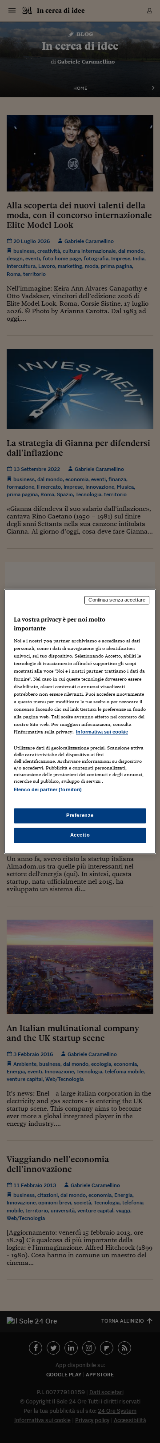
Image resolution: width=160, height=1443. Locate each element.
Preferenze (80, 815)
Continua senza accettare (116, 599)
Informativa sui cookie (102, 731)
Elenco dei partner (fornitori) (48, 789)
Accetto (80, 835)
